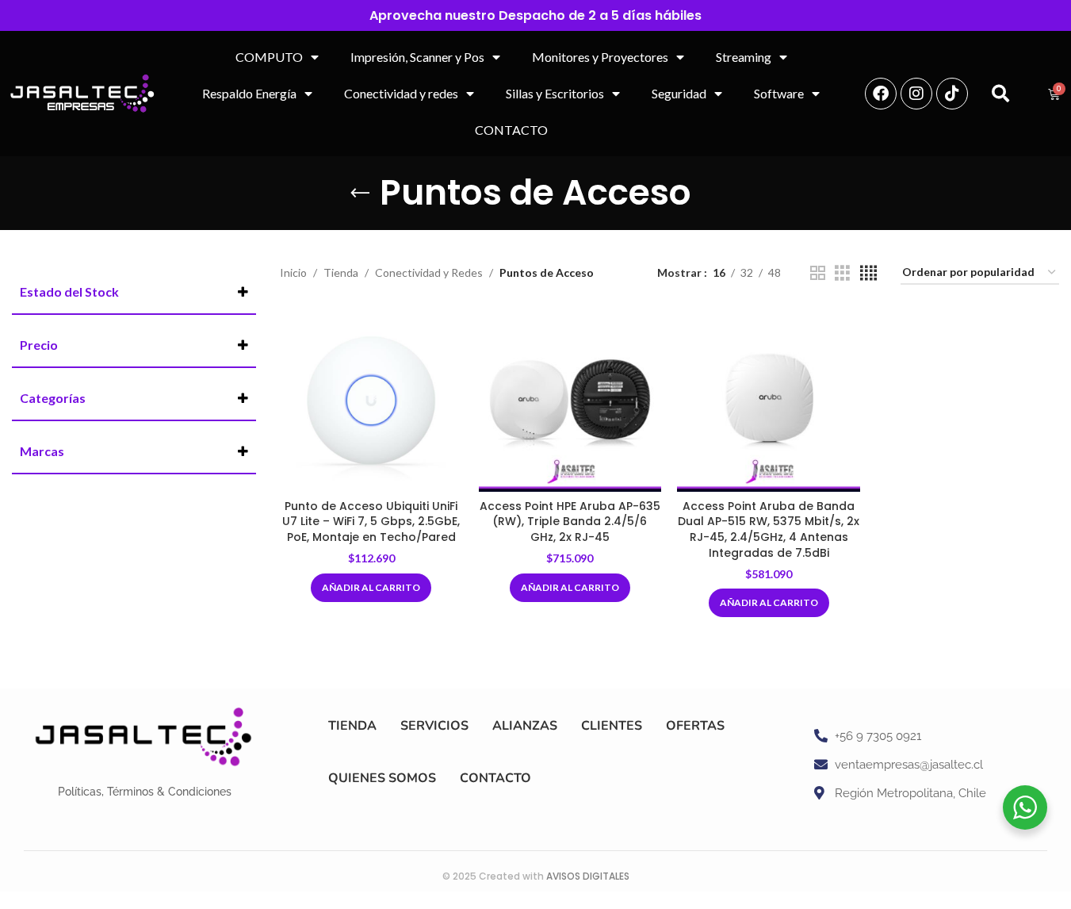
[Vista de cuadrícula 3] (842, 273)
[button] (1000, 93)
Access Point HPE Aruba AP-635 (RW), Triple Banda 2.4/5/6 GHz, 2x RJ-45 (570, 521)
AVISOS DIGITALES (587, 876)
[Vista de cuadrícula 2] (817, 273)
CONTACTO (511, 129)
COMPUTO (269, 56)
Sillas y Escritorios (555, 93)
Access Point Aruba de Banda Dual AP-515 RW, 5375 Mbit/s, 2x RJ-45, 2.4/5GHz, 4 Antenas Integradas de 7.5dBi (768, 529)
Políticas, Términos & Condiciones (144, 791)
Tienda (340, 272)
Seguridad (679, 93)
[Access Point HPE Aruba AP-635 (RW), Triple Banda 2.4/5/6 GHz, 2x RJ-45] (570, 400)
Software (779, 93)
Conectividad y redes (401, 93)
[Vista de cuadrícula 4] (868, 273)
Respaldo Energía (249, 93)
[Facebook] (881, 93)
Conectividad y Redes (429, 272)
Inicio (293, 272)
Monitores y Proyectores (600, 56)
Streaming (743, 56)
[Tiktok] (952, 93)
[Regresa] (360, 193)
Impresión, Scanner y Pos (417, 56)
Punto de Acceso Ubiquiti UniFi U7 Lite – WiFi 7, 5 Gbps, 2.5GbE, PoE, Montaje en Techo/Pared (371, 521)
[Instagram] (916, 93)
